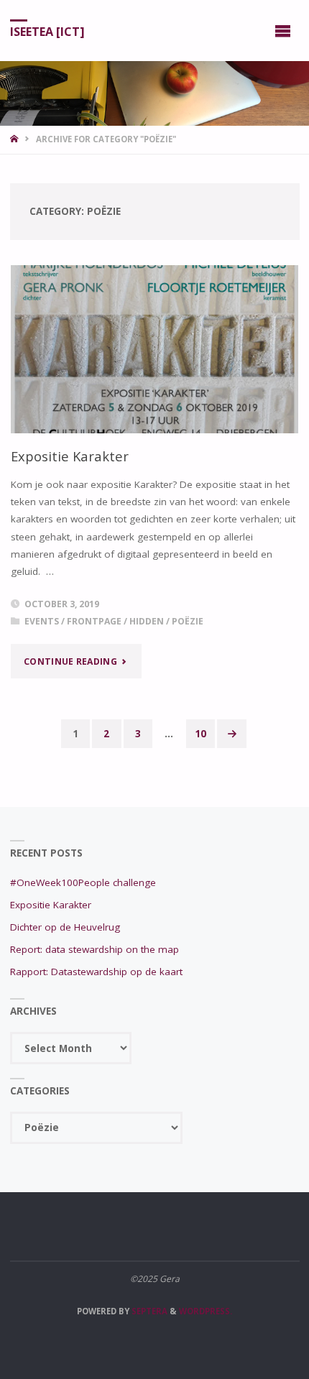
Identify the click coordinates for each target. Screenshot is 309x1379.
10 (200, 733)
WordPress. (205, 1311)
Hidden (146, 621)
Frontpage (94, 621)
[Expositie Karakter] (154, 349)
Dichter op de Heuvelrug (65, 927)
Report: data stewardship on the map (94, 949)
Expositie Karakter (70, 456)
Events (41, 621)
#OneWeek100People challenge (83, 882)
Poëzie (187, 621)
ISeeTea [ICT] (47, 31)
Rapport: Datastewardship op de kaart (96, 971)
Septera (148, 1311)
